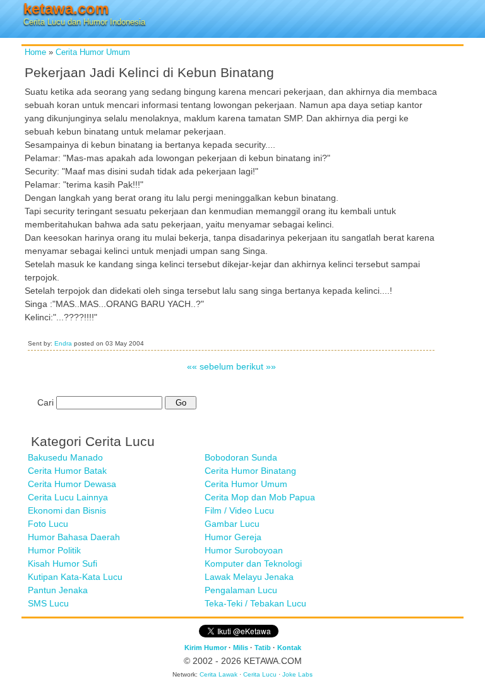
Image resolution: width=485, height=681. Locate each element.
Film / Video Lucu (239, 510)
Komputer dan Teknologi (253, 563)
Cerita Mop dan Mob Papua (260, 497)
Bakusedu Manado (65, 457)
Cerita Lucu (260, 674)
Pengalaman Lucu (241, 590)
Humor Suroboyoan (244, 550)
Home (35, 52)
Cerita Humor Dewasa (72, 484)
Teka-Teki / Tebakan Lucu (255, 603)
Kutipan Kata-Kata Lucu (75, 577)
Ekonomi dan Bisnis (67, 510)
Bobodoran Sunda (241, 457)
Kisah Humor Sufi (62, 563)
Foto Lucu (48, 524)
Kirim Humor (205, 647)
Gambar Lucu (232, 524)
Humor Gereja (233, 537)
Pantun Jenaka (58, 590)
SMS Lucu (48, 603)
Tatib (262, 647)
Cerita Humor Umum (93, 52)
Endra (63, 343)
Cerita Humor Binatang (250, 471)
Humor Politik (54, 550)
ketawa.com (66, 8)
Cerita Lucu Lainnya (68, 497)
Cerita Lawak (218, 674)
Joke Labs (297, 674)
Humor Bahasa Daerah (74, 537)
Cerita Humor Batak (67, 471)
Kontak (289, 647)
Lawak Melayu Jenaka (249, 577)
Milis (240, 647)
